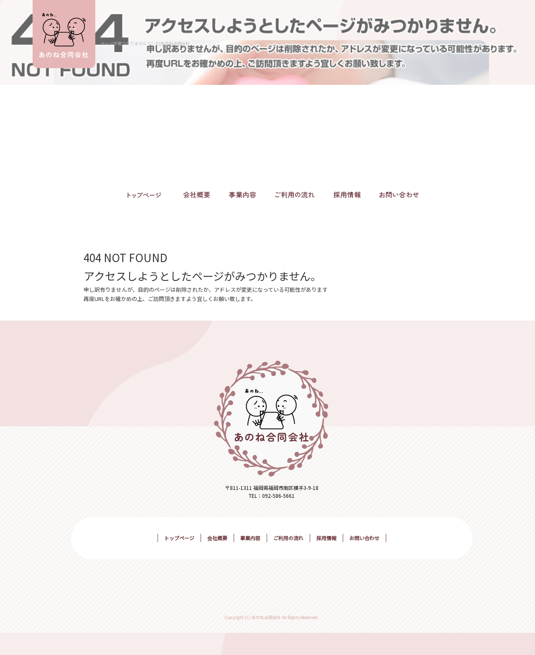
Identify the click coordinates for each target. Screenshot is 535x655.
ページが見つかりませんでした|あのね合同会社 (145, 43)
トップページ (144, 195)
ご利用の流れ (294, 195)
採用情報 (347, 195)
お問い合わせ (399, 195)
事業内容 (242, 195)
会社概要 (196, 195)
